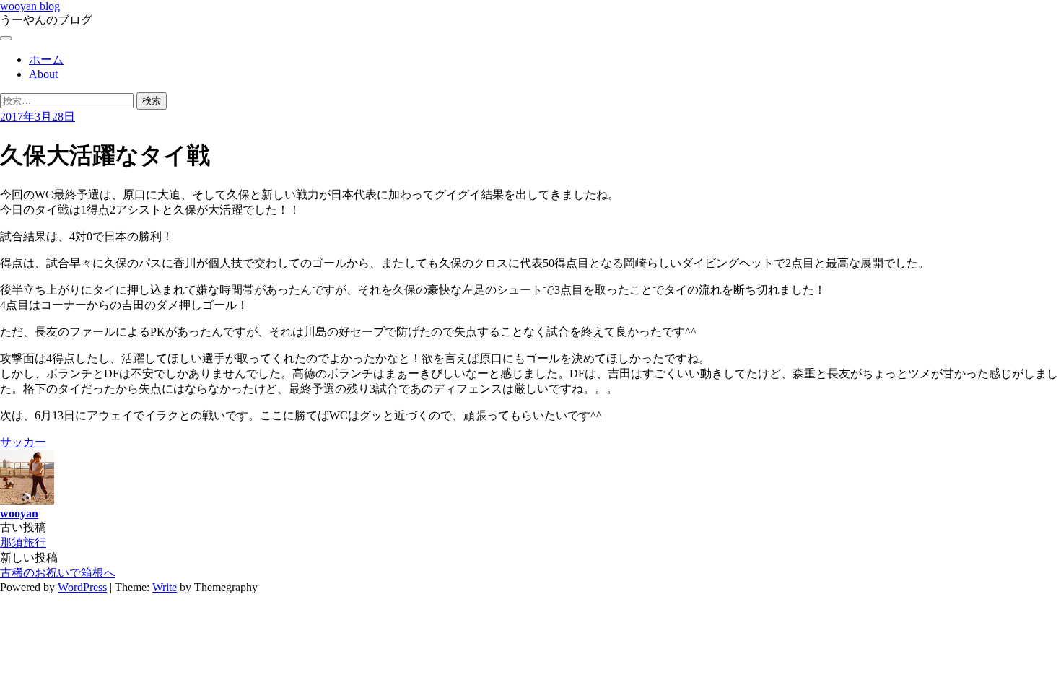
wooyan (19, 513)
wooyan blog (30, 6)
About (43, 74)
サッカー (23, 442)
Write (164, 587)
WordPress (82, 587)
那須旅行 (23, 542)
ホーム (46, 59)
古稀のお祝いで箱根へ (57, 573)
